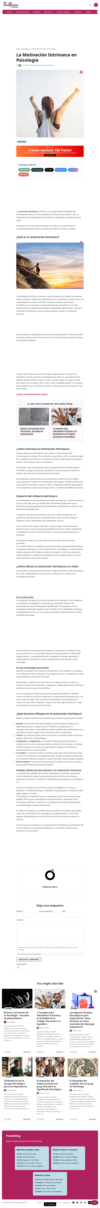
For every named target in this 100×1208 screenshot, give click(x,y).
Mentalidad (36, 12)
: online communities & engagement (30, 1166)
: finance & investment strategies (65, 1157)
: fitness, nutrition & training (45, 1188)
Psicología (78, 12)
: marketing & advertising (26, 1157)
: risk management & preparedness (48, 1191)
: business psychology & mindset (65, 1160)
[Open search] (90, 5)
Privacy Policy (57, 1202)
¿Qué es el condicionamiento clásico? (32, 394)
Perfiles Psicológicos (63, 12)
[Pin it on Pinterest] (81, 72)
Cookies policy (66, 1202)
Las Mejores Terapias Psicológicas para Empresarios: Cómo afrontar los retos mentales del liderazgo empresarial (82, 1019)
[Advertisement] (50, 33)
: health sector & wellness (45, 1185)
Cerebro (9, 12)
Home (18, 49)
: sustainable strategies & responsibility (49, 1179)
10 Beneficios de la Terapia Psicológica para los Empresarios (15, 1083)
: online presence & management (66, 1163)
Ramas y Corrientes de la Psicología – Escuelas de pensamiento (16, 1015)
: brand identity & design (26, 1154)
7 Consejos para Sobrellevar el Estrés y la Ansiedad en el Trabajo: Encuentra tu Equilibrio (49, 1018)
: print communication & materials (29, 1163)
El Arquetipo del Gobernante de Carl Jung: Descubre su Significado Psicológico (49, 1085)
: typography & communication (28, 1160)
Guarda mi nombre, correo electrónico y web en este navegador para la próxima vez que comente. (47, 948)
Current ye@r (21, 964)
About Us (39, 1202)
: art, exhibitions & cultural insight (48, 1182)
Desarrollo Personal (22, 12)
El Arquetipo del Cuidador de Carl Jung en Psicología (81, 1083)
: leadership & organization (63, 1154)
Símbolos (88, 12)
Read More (26, 1052)
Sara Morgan (11, 1022)
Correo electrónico (46, 911)
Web (63, 911)
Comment (19, 920)
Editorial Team (28, 65)
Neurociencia (48, 12)
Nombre (19, 911)
